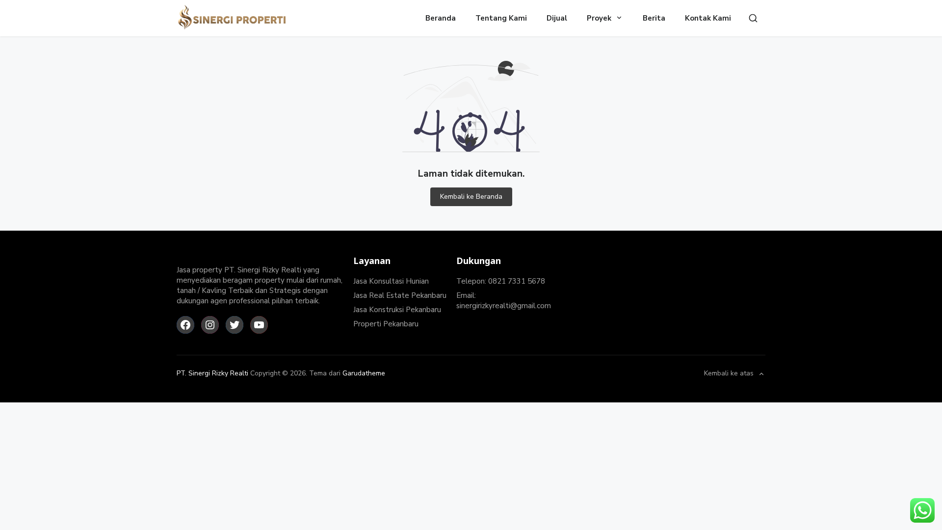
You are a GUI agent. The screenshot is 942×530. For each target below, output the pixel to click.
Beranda (440, 18)
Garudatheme (363, 373)
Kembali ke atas (729, 374)
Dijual (557, 18)
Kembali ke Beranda (471, 196)
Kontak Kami (708, 18)
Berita (654, 18)
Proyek (599, 18)
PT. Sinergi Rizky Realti (212, 373)
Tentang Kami (501, 18)
